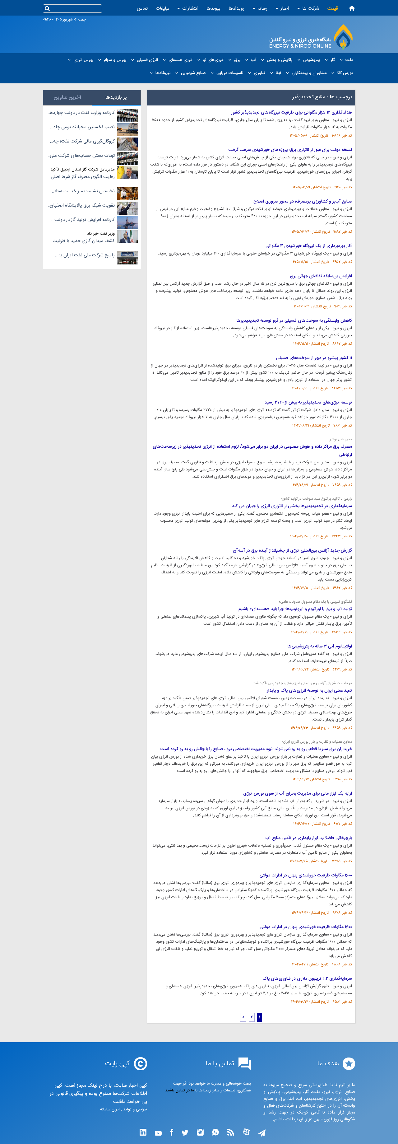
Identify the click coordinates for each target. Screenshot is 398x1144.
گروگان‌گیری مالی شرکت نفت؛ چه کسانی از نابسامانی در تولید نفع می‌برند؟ (84, 142)
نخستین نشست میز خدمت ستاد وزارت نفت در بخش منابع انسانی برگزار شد (84, 191)
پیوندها (213, 8)
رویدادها (236, 8)
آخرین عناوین (67, 97)
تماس (142, 8)
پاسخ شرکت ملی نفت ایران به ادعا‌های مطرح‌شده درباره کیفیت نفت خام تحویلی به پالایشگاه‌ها (85, 255)
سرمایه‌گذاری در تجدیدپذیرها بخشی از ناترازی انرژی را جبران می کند (292, 506)
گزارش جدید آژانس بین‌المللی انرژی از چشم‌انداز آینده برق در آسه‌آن (292, 550)
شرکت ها (310, 8)
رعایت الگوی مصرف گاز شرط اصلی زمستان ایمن (83, 177)
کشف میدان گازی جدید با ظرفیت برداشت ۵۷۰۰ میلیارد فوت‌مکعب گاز (82, 241)
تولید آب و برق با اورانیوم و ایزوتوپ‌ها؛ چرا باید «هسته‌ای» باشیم (295, 609)
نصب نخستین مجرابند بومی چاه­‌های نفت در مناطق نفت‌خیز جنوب (83, 127)
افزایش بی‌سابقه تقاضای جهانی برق (321, 276)
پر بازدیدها (116, 97)
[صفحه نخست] (352, 8)
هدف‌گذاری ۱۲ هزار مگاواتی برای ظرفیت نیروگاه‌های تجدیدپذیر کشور (291, 112)
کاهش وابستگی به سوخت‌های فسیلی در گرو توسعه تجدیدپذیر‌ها (294, 321)
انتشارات (190, 8)
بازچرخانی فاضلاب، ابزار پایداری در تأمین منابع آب (308, 838)
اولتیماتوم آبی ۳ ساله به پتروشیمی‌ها (320, 646)
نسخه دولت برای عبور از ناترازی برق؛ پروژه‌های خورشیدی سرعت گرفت (290, 150)
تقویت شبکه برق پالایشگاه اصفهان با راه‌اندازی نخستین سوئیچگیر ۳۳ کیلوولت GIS (82, 206)
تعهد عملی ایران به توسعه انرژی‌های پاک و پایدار (309, 690)
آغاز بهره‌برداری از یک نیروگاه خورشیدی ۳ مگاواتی (309, 246)
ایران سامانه (110, 1109)
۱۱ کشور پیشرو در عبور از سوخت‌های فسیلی (314, 358)
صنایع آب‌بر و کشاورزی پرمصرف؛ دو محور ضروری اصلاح (302, 201)
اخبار (284, 8)
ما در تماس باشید (179, 1090)
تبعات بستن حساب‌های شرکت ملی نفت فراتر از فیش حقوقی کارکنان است (82, 156)
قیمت (332, 8)
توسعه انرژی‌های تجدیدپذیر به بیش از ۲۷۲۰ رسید (308, 402)
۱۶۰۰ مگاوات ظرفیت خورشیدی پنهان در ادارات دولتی (306, 875)
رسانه (262, 8)
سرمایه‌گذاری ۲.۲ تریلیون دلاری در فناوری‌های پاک (307, 979)
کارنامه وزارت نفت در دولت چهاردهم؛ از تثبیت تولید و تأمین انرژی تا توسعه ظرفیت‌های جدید (80, 113)
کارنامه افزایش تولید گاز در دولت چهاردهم (84, 220)
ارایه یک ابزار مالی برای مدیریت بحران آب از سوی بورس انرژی (297, 793)
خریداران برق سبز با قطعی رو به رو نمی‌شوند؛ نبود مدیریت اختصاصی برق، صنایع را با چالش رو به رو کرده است (256, 749)
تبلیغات (162, 8)
